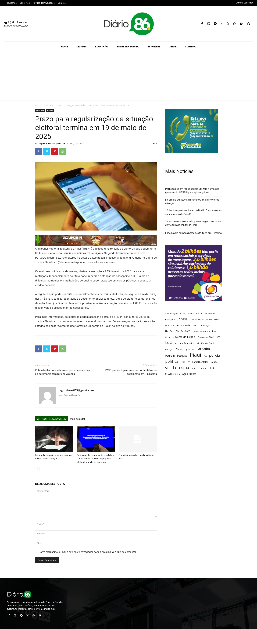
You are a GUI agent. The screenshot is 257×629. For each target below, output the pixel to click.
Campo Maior (197, 319)
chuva (209, 319)
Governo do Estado (184, 336)
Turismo (203, 368)
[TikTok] (221, 23)
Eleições (169, 331)
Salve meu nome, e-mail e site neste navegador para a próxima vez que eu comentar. (88, 551)
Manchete (48, 105)
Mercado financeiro (184, 343)
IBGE (218, 337)
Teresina (180, 367)
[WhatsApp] (234, 23)
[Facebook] (202, 23)
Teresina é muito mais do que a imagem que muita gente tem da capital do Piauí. (193, 223)
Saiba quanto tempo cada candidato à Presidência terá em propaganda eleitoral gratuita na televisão (95, 458)
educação (205, 325)
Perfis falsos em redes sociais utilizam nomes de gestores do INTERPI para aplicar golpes (192, 190)
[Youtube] (241, 23)
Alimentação (171, 313)
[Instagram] (208, 23)
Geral (167, 337)
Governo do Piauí (205, 337)
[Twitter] (228, 23)
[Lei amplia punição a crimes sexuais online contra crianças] (54, 439)
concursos (169, 325)
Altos (182, 313)
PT (189, 362)
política (171, 361)
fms (214, 331)
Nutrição (169, 349)
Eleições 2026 (183, 331)
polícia (214, 355)
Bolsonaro (210, 313)
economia (183, 325)
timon (194, 368)
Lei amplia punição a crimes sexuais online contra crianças (192, 201)
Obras (179, 349)
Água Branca (189, 373)
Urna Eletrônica (172, 374)
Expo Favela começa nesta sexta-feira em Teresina (193, 233)
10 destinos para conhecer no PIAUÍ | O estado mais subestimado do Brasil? (193, 212)
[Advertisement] (128, 75)
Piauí (195, 355)
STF (167, 368)
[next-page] (43, 469)
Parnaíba (203, 349)
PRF (183, 361)
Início (37, 105)
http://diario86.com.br (69, 395)
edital (195, 325)
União (212, 368)
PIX (205, 355)
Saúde (214, 361)
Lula (168, 342)
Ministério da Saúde (206, 343)
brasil (183, 319)
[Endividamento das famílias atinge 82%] (138, 439)
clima (216, 319)
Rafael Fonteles (200, 361)
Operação (189, 349)
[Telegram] (215, 23)
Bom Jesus (170, 319)
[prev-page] (37, 469)
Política (50, 110)
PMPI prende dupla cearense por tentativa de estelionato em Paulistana (131, 372)
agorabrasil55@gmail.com (52, 143)
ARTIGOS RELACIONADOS (51, 418)
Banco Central (195, 313)
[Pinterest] (54, 151)
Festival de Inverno (201, 331)
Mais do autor (77, 418)
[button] (248, 24)
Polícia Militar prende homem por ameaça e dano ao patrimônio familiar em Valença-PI (63, 372)
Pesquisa (182, 355)
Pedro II (170, 355)
